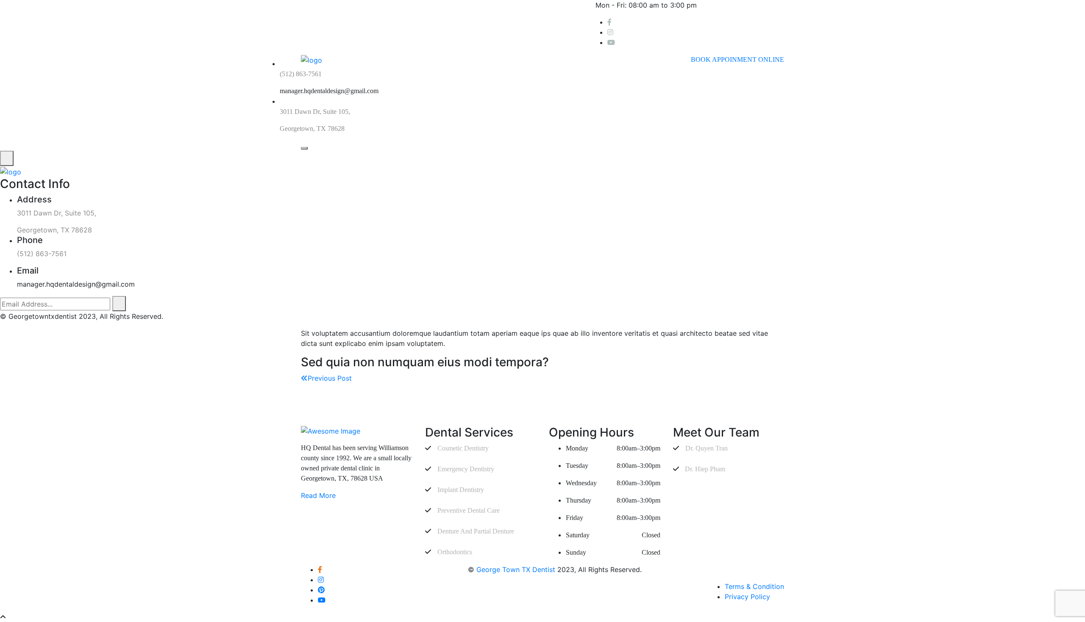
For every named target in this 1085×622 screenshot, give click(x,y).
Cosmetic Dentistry (463, 448)
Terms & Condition (754, 586)
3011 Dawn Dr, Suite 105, (315, 111)
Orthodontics (454, 552)
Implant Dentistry (460, 489)
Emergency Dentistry (465, 469)
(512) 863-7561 (301, 73)
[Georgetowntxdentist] (10, 171)
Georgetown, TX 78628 (312, 128)
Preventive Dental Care (468, 510)
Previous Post (330, 378)
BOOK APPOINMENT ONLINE (737, 59)
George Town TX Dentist (515, 569)
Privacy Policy (747, 596)
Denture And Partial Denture (475, 531)
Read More (318, 495)
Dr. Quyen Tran (706, 448)
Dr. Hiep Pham (704, 469)
